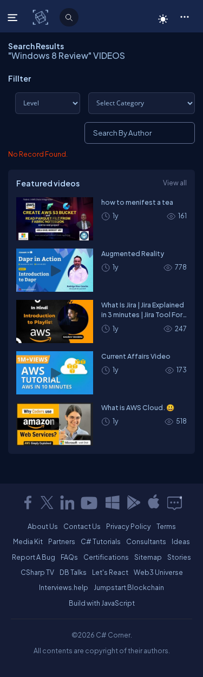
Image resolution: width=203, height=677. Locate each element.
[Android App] (133, 502)
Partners (61, 541)
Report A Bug (33, 557)
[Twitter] (47, 502)
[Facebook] (27, 502)
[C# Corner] (41, 17)
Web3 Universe (158, 572)
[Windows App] (113, 502)
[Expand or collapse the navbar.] (14, 17)
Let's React (110, 572)
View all (175, 182)
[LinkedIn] (67, 502)
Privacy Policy (128, 526)
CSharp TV (37, 572)
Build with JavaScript (102, 603)
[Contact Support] (174, 502)
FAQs (69, 557)
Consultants (146, 541)
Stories (179, 557)
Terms (166, 526)
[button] (184, 16)
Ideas (181, 541)
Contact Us (82, 526)
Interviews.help (63, 587)
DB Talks (73, 572)
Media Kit (28, 541)
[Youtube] (90, 502)
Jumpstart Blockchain (129, 587)
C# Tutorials (101, 541)
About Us (43, 526)
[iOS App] (154, 502)
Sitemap (148, 557)
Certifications (106, 557)
